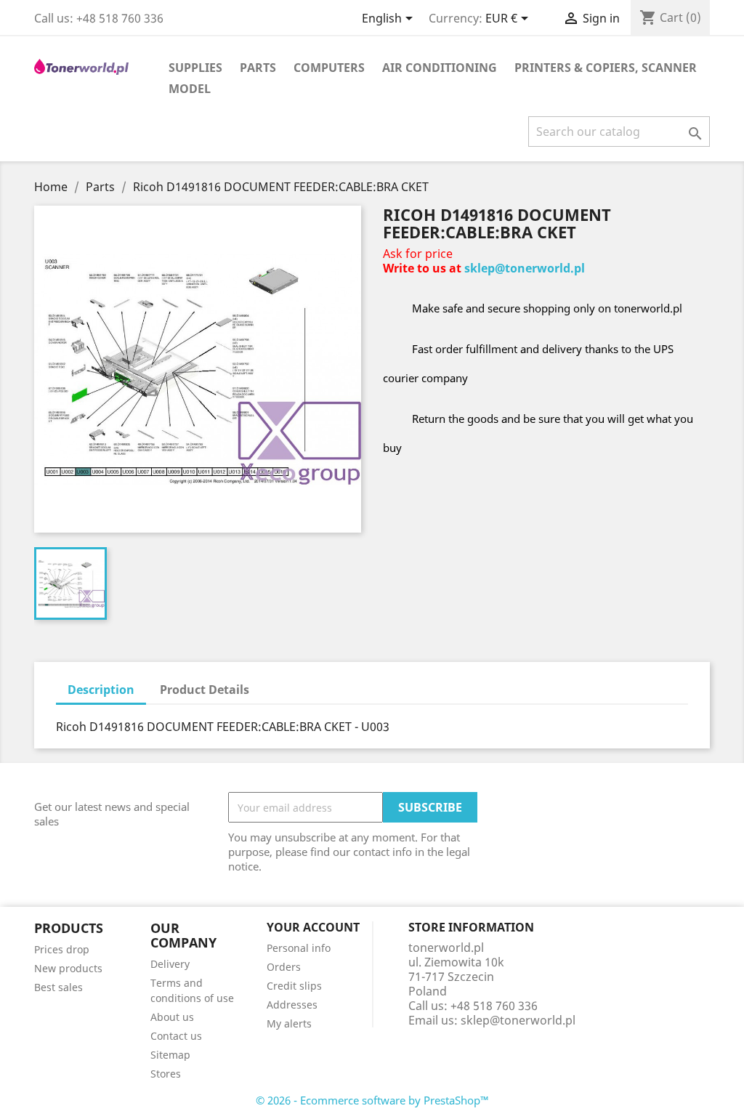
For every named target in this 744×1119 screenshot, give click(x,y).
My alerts (289, 1023)
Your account (313, 927)
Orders (284, 967)
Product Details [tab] (204, 690)
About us (172, 1017)
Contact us (176, 1036)
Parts (258, 68)
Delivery (170, 964)
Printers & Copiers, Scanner (605, 68)
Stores (165, 1073)
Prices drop (61, 949)
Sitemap (170, 1055)
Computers (329, 68)
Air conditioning (439, 68)
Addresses (292, 1004)
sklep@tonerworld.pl (524, 268)
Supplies (195, 68)
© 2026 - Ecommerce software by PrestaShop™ (372, 1100)
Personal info (299, 948)
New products (68, 968)
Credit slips (294, 986)
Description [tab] (101, 690)
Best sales (58, 987)
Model (190, 89)
